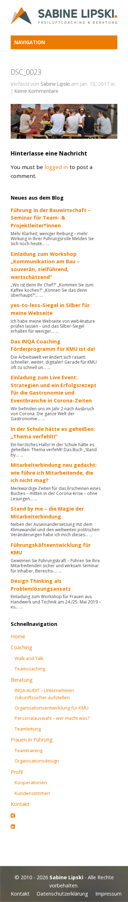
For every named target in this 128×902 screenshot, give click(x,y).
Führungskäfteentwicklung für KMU (51, 549)
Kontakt (20, 804)
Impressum (108, 893)
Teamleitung (28, 729)
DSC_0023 (26, 72)
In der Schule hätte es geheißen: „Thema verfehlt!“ (53, 433)
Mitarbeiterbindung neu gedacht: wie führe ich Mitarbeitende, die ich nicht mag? (54, 472)
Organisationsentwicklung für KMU (52, 708)
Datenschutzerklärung (62, 893)
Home (18, 636)
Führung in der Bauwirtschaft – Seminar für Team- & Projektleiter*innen (51, 218)
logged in (56, 166)
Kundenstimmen (32, 793)
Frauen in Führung (32, 739)
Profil (17, 772)
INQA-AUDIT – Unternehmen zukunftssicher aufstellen (44, 693)
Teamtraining (28, 750)
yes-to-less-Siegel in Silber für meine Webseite (50, 309)
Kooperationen (31, 782)
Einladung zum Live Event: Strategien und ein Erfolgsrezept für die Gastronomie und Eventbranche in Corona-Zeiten (53, 389)
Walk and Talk (29, 658)
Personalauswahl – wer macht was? (52, 718)
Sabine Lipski (55, 83)
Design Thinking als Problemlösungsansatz (41, 584)
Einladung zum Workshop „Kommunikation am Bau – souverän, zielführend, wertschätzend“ (45, 265)
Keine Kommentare (36, 91)
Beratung (22, 679)
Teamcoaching (30, 668)
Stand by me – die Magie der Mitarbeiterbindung (47, 512)
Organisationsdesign (37, 761)
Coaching (21, 647)
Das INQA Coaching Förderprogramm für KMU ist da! (53, 345)
